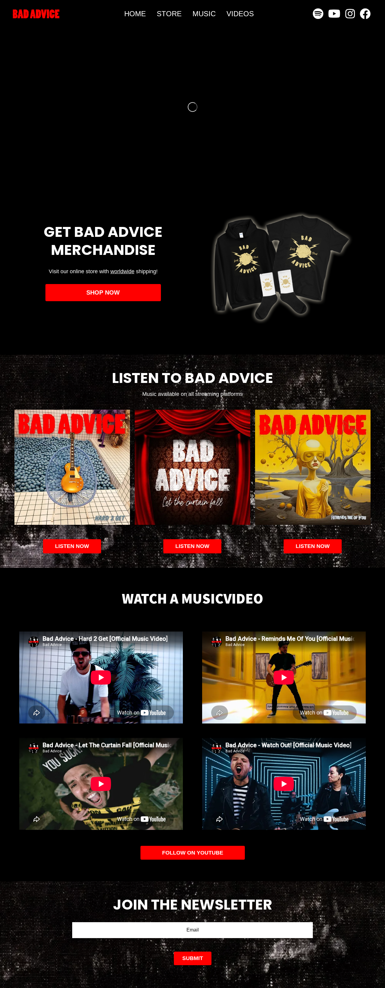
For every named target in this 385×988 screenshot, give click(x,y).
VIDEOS (240, 14)
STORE (169, 14)
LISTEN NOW (192, 546)
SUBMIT (192, 958)
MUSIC (204, 14)
